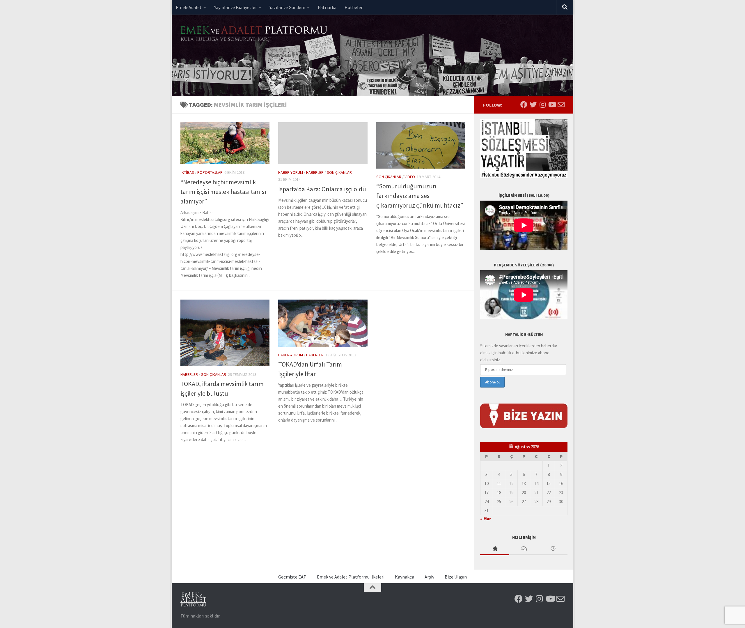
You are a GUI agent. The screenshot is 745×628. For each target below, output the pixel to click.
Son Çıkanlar (339, 172)
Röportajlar (210, 172)
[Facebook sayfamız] (523, 104)
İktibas (187, 172)
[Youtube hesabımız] (551, 104)
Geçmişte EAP (292, 577)
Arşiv (429, 577)
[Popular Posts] (494, 549)
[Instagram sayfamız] (542, 104)
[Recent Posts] (552, 549)
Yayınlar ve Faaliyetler (235, 7)
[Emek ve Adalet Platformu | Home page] (254, 34)
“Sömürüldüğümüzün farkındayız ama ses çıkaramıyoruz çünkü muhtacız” (419, 195)
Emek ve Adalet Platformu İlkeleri (350, 577)
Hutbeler (354, 7)
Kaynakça (404, 577)
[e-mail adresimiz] (561, 104)
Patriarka (327, 7)
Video (410, 176)
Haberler (315, 172)
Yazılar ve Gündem (287, 7)
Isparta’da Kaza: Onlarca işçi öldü (322, 189)
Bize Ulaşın (456, 577)
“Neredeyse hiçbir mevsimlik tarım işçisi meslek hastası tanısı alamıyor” (223, 191)
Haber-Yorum (290, 172)
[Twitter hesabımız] (533, 104)
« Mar (485, 518)
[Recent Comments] (523, 549)
